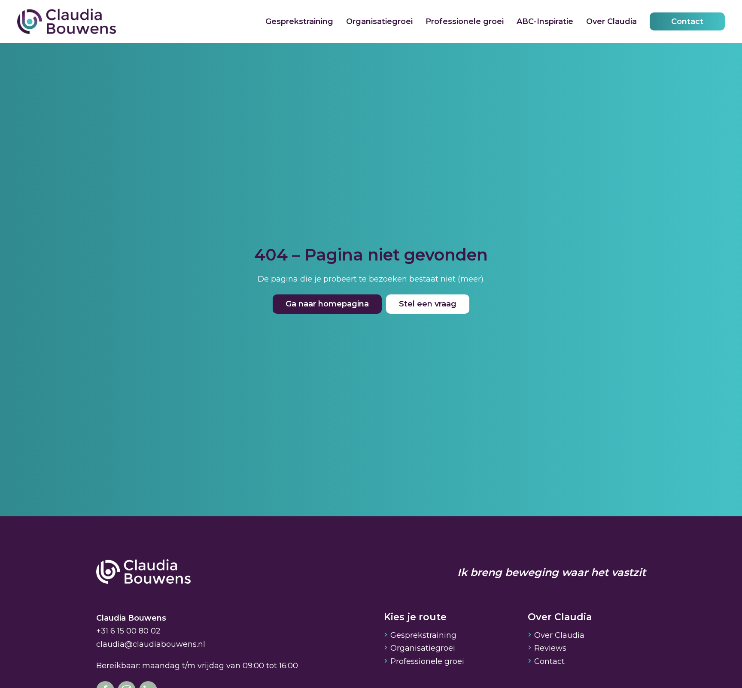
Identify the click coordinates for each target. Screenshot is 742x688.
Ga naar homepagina (327, 304)
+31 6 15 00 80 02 (128, 631)
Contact (687, 21)
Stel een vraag (427, 304)
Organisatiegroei (379, 21)
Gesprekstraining (299, 21)
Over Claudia (611, 21)
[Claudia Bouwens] (143, 572)
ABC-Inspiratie (545, 21)
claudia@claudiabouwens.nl (150, 644)
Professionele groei (465, 21)
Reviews (550, 648)
